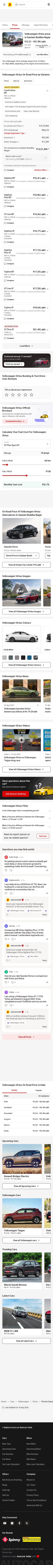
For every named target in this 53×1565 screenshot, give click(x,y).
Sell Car (5, 1495)
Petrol (6, 81)
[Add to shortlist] (20, 35)
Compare (10, 170)
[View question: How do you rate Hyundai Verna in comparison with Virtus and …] (26, 977)
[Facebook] (19, 1523)
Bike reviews (32, 1454)
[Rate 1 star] (7, 395)
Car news (6, 1459)
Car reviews (7, 1454)
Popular (39, 1090)
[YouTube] (4, 1523)
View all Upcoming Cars (25, 1186)
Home (4, 1401)
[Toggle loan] (45, 158)
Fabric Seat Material (31, 111)
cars (12, 1401)
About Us (31, 1480)
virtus (35, 1401)
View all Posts (24, 1037)
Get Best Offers (40, 170)
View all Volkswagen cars (25, 1240)
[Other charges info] (18, 142)
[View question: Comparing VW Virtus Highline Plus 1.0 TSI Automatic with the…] (26, 944)
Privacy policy (33, 1495)
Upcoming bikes (34, 1449)
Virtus (5, 25)
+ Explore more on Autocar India (17, 1427)
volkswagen (23, 1401)
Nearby (14, 1090)
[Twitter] (26, 1523)
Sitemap (6, 1490)
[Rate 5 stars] (31, 395)
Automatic (28, 81)
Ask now (43, 836)
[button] (26, 415)
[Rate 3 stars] (19, 395)
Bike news (31, 1459)
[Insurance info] (14, 137)
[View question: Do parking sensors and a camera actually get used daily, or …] (26, 863)
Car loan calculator (11, 1464)
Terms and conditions (36, 1500)
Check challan (8, 1500)
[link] (22, 1159)
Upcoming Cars (9, 1449)
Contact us (31, 1490)
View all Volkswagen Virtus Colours (24, 665)
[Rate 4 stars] (25, 395)
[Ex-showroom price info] (23, 126)
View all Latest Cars (25, 1341)
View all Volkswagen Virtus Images (25, 611)
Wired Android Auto (12, 111)
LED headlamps (11, 116)
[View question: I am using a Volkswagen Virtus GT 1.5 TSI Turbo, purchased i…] (26, 1010)
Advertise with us (34, 1505)
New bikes (31, 1444)
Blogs (4, 1485)
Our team (31, 1485)
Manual (16, 81)
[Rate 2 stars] (13, 395)
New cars (6, 1444)
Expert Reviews (41, 25)
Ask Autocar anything (12, 1480)
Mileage (25, 25)
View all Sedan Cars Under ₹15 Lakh (24, 565)
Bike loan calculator (36, 1464)
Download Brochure (14, 421)
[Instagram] (12, 1523)
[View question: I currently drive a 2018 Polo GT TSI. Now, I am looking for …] (26, 898)
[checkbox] (5, 170)
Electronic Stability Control (15, 102)
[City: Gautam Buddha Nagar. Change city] (49, 5)
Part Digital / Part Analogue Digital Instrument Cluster (26, 107)
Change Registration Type (14, 133)
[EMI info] (30, 54)
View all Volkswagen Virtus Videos (25, 769)
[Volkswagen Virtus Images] (21, 592)
